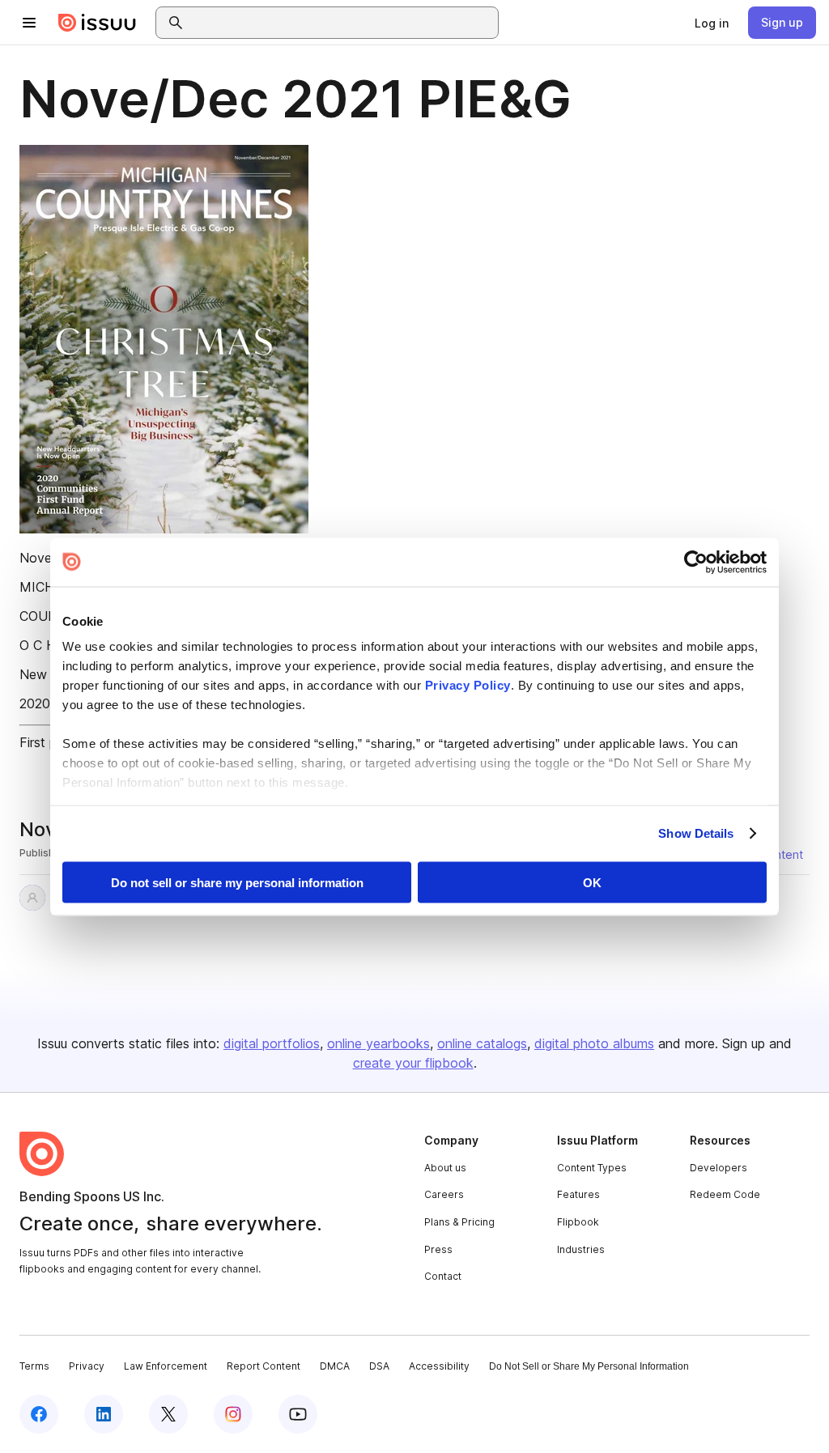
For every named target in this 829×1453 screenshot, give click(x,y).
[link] (712, 22)
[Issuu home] (97, 23)
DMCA (335, 1366)
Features (578, 1194)
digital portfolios (271, 1043)
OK (592, 882)
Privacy (86, 1366)
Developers (718, 1168)
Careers (444, 1194)
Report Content (263, 1366)
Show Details (695, 833)
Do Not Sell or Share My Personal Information (589, 1366)
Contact (442, 1276)
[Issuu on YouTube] (297, 1414)
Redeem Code (725, 1194)
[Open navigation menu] (29, 22)
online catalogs (482, 1043)
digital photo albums (594, 1043)
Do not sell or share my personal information (237, 882)
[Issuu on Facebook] (38, 1414)
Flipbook (578, 1222)
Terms (34, 1366)
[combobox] (341, 22)
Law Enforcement (165, 1366)
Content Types (592, 1168)
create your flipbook (413, 1063)
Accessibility (439, 1366)
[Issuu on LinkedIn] (103, 1414)
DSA (379, 1366)
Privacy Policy (468, 685)
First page (49, 742)
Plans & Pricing (459, 1222)
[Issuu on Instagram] (233, 1414)
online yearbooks (378, 1043)
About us (445, 1168)
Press (438, 1249)
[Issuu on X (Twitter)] (168, 1414)
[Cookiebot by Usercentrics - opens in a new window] (696, 562)
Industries (581, 1249)
